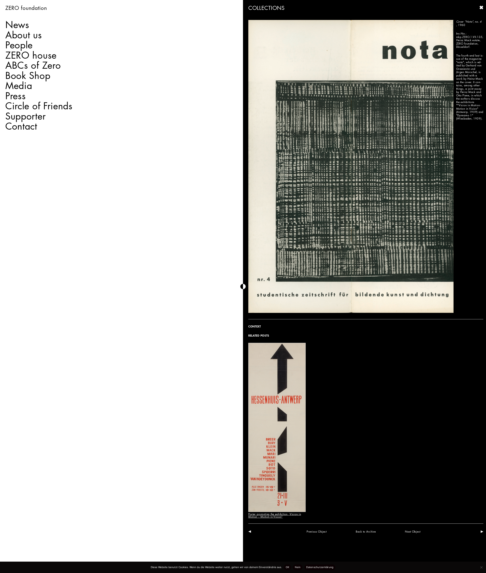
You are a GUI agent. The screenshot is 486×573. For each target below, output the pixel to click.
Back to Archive (366, 531)
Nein (298, 567)
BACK (481, 7)
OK (287, 567)
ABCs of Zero (33, 65)
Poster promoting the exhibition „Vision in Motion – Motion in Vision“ (274, 515)
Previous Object (317, 531)
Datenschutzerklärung (319, 567)
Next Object (413, 531)
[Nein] (481, 567)
